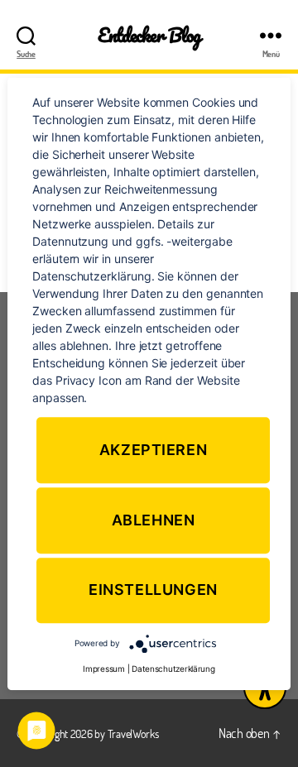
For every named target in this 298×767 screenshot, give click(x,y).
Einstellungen (153, 590)
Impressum (104, 669)
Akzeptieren (153, 449)
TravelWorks (133, 733)
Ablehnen (153, 520)
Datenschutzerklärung (173, 669)
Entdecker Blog (149, 35)
